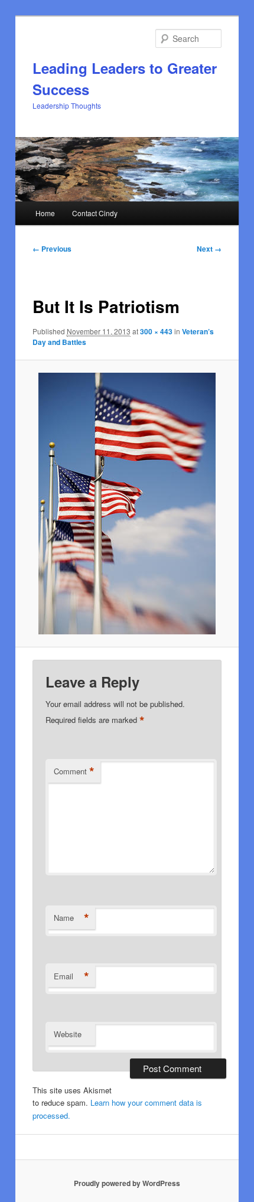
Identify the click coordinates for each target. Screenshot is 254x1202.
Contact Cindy (95, 213)
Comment (74, 771)
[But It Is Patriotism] (127, 503)
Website (68, 1034)
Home (45, 213)
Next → (209, 248)
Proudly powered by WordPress (127, 1183)
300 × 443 (156, 331)
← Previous (51, 248)
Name (71, 917)
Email (71, 976)
